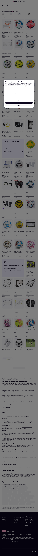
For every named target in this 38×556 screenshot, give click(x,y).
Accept (19, 102)
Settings (19, 100)
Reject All (19, 105)
